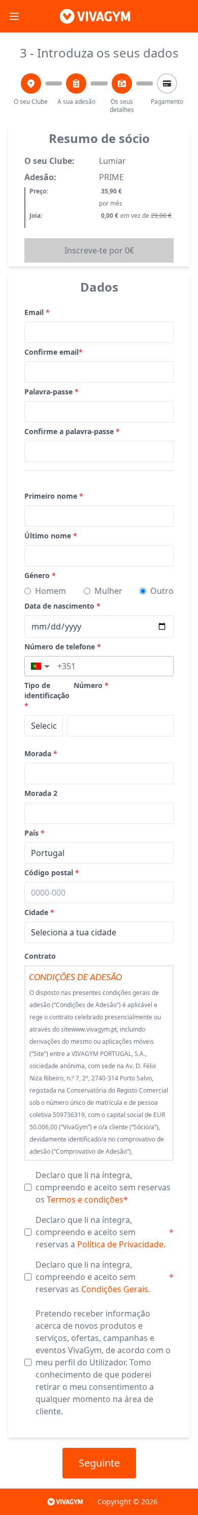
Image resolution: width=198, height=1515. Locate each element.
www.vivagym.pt (94, 1029)
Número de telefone (62, 646)
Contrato (40, 956)
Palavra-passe (51, 391)
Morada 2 (40, 793)
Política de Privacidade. (121, 1244)
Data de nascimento (62, 606)
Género (40, 575)
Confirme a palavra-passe (72, 431)
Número (91, 685)
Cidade (39, 912)
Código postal (51, 872)
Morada (40, 753)
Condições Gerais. (115, 1289)
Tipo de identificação (47, 695)
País (34, 833)
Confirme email (53, 352)
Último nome (50, 535)
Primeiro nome (53, 496)
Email (37, 312)
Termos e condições (85, 1199)
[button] (39, 666)
